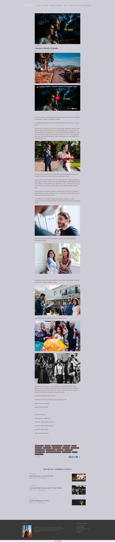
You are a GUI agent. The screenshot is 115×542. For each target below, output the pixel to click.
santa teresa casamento (66, 452)
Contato (79, 535)
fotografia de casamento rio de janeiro (53, 452)
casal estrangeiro (67, 445)
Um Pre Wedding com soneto (39, 501)
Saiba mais (37, 534)
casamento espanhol (75, 447)
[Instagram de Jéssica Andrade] (78, 532)
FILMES (45, 5)
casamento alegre (38, 447)
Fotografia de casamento (40, 452)
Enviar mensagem (81, 527)
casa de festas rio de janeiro (57, 445)
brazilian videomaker (39, 445)
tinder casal (75, 452)
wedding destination (39, 454)
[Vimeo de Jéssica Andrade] (79, 532)
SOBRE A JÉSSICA (56, 5)
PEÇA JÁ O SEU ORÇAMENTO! (80, 5)
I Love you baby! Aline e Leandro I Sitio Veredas (45, 488)
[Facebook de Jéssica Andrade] (76, 532)
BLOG (66, 5)
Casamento (74, 445)
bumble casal (47, 445)
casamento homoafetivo (39, 450)
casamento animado (47, 447)
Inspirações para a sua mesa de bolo (41, 476)
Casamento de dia (66, 447)
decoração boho (60, 450)
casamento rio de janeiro (50, 450)
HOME (39, 5)
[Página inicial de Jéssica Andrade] (28, 5)
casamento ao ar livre (57, 447)
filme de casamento (68, 450)
